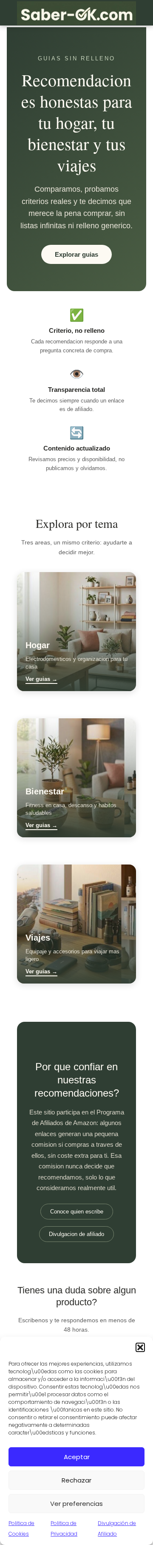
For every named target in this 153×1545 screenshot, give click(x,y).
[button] (140, 1347)
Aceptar (77, 1456)
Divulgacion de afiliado (76, 1234)
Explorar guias (76, 254)
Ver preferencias (76, 1503)
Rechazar (76, 1480)
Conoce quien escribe (76, 1211)
